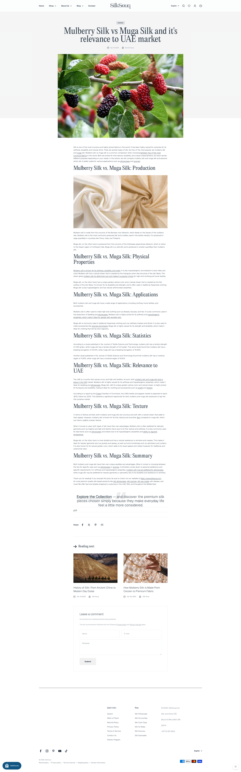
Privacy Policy (121, 625)
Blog (79, 6)
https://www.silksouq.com (151, 478)
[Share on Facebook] (82, 524)
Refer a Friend (113, 718)
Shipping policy (83, 763)
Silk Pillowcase (141, 714)
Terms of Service (135, 625)
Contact (91, 6)
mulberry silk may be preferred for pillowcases (144, 470)
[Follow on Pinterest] (53, 751)
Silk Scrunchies (141, 718)
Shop (51, 6)
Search (110, 714)
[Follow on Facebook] (40, 751)
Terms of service (69, 763)
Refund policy (44, 763)
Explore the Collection (94, 496)
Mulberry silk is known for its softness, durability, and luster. (97, 270)
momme (120, 23)
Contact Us (111, 735)
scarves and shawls (100, 326)
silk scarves (132, 481)
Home (41, 6)
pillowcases (125, 161)
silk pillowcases (119, 481)
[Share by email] (102, 524)
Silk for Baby (140, 727)
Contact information (98, 763)
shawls (149, 388)
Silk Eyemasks (140, 735)
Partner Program (113, 740)
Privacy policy (56, 763)
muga (79, 153)
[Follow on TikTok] (66, 751)
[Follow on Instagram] (47, 751)
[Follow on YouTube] (60, 751)
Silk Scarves (140, 731)
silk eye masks (143, 481)
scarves (137, 161)
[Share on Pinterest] (95, 524)
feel (138, 417)
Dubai (98, 393)
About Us (65, 6)
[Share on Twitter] (89, 524)
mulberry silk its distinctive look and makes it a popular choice (108, 276)
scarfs (140, 388)
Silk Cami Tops (141, 722)
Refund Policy (113, 722)
